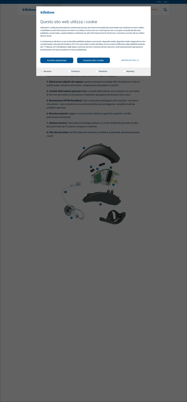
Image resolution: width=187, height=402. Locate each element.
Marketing (130, 71)
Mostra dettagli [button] (129, 60)
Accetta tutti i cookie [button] (93, 60)
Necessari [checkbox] (47, 71)
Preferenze (75, 71)
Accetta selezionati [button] (56, 60)
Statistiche (102, 71)
